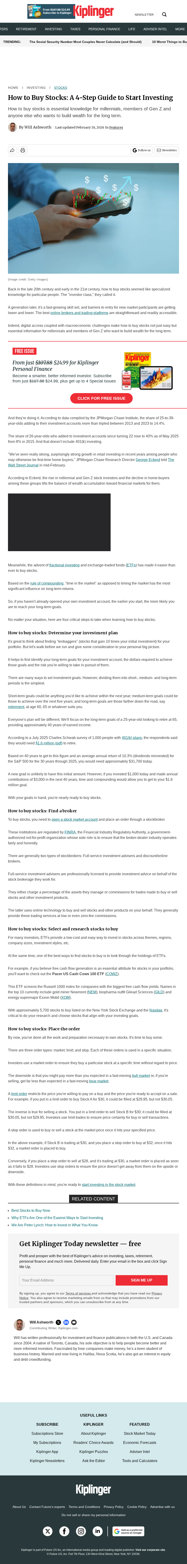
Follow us (144, 150)
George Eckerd (148, 460)
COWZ (111, 974)
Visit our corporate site (150, 1550)
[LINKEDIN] (67, 1322)
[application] (59, 522)
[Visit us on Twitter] (48, 1531)
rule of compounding (46, 583)
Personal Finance (104, 29)
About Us (19, 1507)
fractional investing (64, 565)
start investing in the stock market (108, 1185)
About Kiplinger (93, 1433)
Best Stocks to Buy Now (30, 1210)
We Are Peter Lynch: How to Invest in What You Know (54, 1225)
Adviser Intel (155, 29)
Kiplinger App (47, 1452)
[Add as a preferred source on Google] (125, 1531)
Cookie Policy (137, 1507)
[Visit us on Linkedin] (98, 1531)
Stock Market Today (140, 1433)
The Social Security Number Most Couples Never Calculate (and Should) (85, 42)
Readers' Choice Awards (93, 1443)
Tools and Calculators (139, 1461)
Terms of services (78, 1293)
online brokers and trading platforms (79, 313)
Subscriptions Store (47, 1433)
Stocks (60, 87)
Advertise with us (162, 1507)
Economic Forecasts (139, 1443)
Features (116, 127)
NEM (92, 992)
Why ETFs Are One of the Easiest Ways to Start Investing (57, 1218)
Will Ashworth (37, 127)
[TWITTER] (59, 1322)
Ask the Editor (93, 1461)
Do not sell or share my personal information (94, 1515)
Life (131, 29)
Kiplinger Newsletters (47, 1461)
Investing (53, 29)
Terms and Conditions (84, 1507)
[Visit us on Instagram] (81, 1531)
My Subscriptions (47, 1443)
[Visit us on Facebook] (64, 1531)
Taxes (75, 29)
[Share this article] (12, 150)
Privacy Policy (114, 1507)
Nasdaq (155, 1010)
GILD (159, 992)
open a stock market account (75, 819)
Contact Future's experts (47, 1507)
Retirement (26, 29)
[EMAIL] (75, 1322)
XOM (65, 997)
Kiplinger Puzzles (93, 1452)
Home (13, 87)
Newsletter (169, 150)
